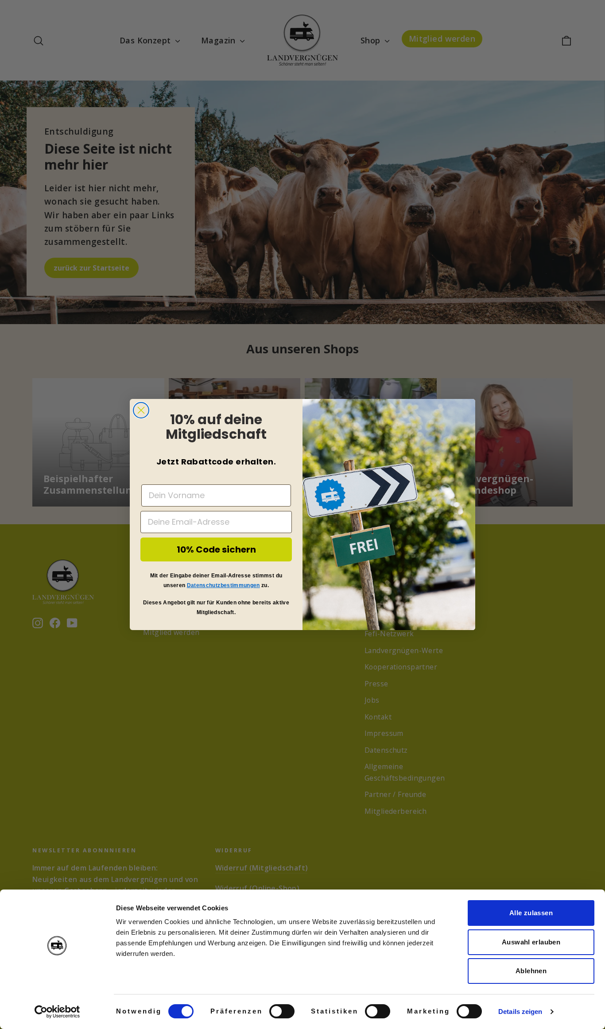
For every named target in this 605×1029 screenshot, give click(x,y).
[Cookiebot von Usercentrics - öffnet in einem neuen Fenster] (57, 1011)
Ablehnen (531, 971)
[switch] (282, 1011)
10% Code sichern (216, 549)
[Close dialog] (141, 410)
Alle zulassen (531, 913)
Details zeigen (520, 1011)
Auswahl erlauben (531, 942)
